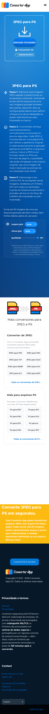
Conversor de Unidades (14, 683)
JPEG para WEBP (15, 367)
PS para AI (33, 423)
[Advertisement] (24, 474)
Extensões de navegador (14, 690)
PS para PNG (15, 417)
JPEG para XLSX (34, 360)
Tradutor (6, 686)
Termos (5, 606)
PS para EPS (15, 423)
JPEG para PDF (15, 353)
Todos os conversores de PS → (28, 439)
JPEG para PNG (33, 353)
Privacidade (8, 609)
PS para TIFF (33, 430)
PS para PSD (15, 430)
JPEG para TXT (15, 360)
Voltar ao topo (36, 709)
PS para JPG (33, 410)
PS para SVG (33, 417)
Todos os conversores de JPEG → (26, 382)
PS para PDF (15, 410)
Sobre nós (7, 677)
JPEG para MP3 (33, 373)
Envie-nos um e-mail (12, 674)
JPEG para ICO (15, 373)
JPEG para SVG (33, 367)
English (7, 702)
